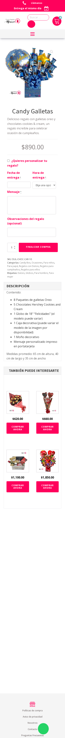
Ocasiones (37, 262)
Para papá (12, 266)
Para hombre (41, 273)
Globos (29, 273)
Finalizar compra (38, 246)
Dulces (21, 273)
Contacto (32, 729)
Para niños (49, 262)
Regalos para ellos (30, 269)
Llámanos (37, 3)
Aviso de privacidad (32, 716)
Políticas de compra (32, 710)
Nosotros (33, 722)
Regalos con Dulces (29, 266)
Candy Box (25, 262)
